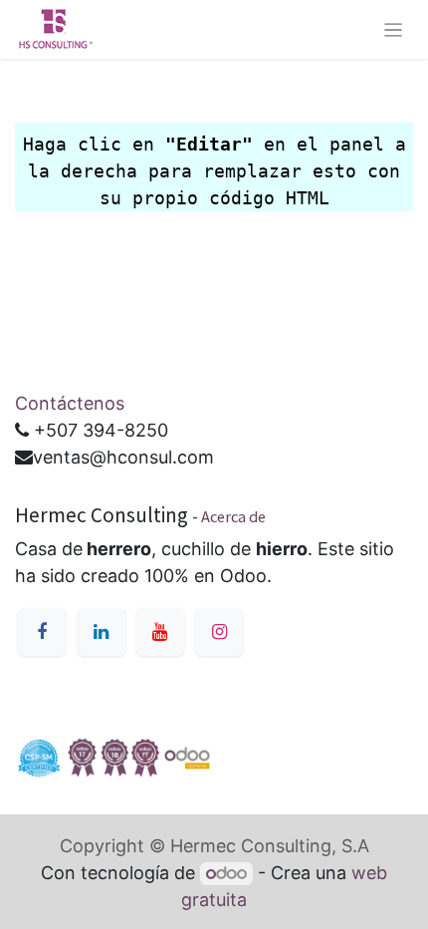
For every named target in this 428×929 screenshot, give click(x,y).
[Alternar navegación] (393, 30)
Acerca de (233, 516)
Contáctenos (69, 403)
